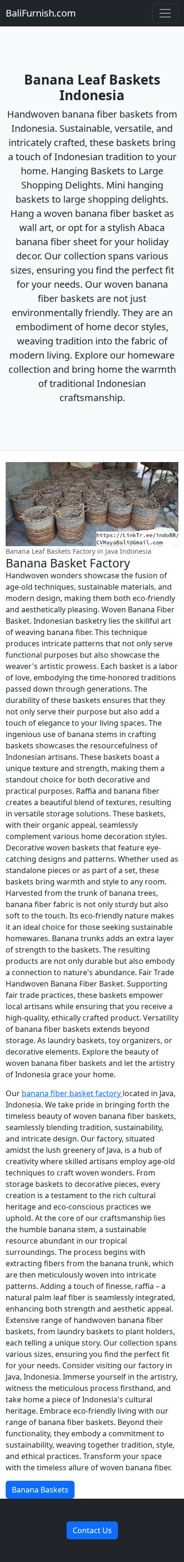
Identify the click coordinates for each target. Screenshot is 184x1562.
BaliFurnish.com (41, 13)
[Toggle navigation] (165, 13)
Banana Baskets (40, 1490)
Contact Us (92, 1530)
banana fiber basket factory (72, 1093)
